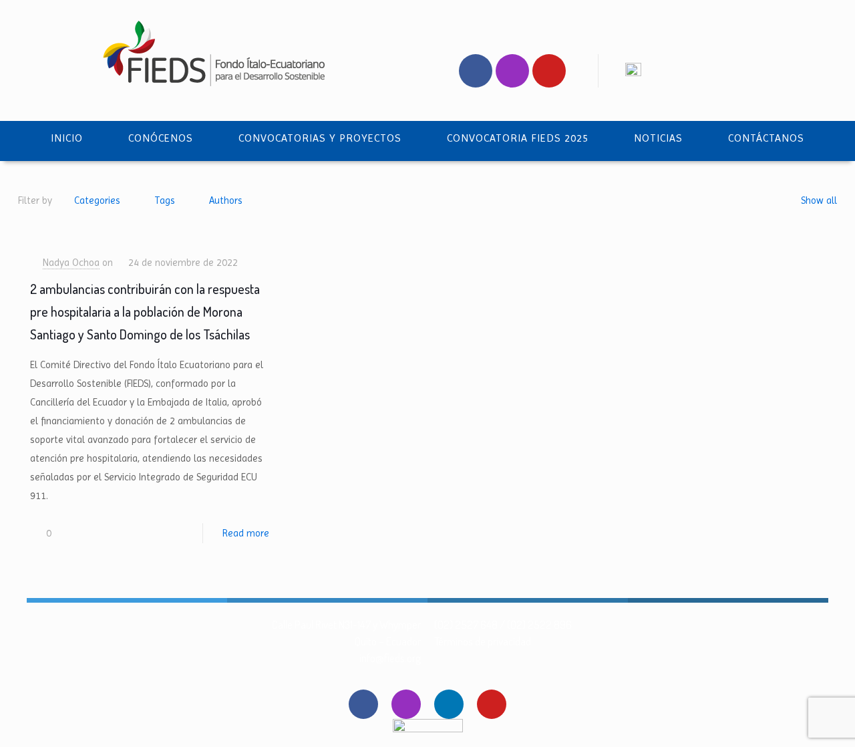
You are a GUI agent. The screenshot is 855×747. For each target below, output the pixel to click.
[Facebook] (475, 71)
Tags (164, 200)
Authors (225, 200)
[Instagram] (512, 71)
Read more (245, 533)
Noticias (658, 138)
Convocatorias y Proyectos (319, 138)
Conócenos (160, 138)
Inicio (67, 138)
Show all (819, 200)
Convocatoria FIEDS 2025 (517, 138)
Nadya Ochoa (71, 263)
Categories (97, 200)
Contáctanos (766, 138)
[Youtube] (549, 71)
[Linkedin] (449, 704)
